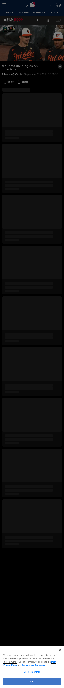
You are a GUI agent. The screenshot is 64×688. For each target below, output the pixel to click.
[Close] (60, 650)
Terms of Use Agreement (34, 665)
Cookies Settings (32, 672)
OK (31, 681)
